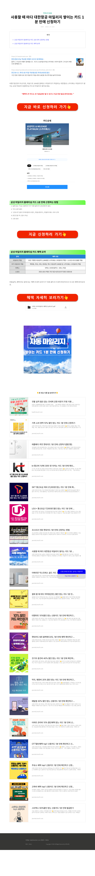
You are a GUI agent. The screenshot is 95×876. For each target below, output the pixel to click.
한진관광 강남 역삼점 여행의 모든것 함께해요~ (27, 59)
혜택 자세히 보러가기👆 (47, 298)
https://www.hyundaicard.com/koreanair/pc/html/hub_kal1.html (31, 70)
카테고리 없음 (47, 13)
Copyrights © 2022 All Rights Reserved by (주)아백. (58, 844)
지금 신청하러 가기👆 (47, 234)
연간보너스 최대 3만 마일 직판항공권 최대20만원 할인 (30, 73)
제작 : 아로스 (29, 844)
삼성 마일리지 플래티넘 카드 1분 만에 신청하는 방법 (31, 40)
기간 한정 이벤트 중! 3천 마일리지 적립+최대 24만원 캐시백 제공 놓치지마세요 (36, 75)
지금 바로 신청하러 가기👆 (47, 107)
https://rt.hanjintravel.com (19, 56)
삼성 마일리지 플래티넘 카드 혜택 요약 (27, 44)
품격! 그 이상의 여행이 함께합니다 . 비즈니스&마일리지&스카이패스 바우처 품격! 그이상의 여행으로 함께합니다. (41, 63)
